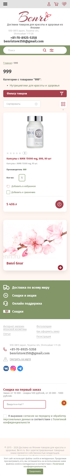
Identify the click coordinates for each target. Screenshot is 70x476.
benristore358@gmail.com (24, 41)
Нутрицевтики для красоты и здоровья (34, 85)
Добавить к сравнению (23, 192)
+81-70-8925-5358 (23, 38)
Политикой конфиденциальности (44, 465)
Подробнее (60, 267)
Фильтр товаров (17, 93)
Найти (44, 50)
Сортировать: (14, 104)
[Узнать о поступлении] (59, 204)
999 (24, 169)
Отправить (64, 403)
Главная (7, 63)
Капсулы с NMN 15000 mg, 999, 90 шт (29, 158)
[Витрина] (63, 104)
